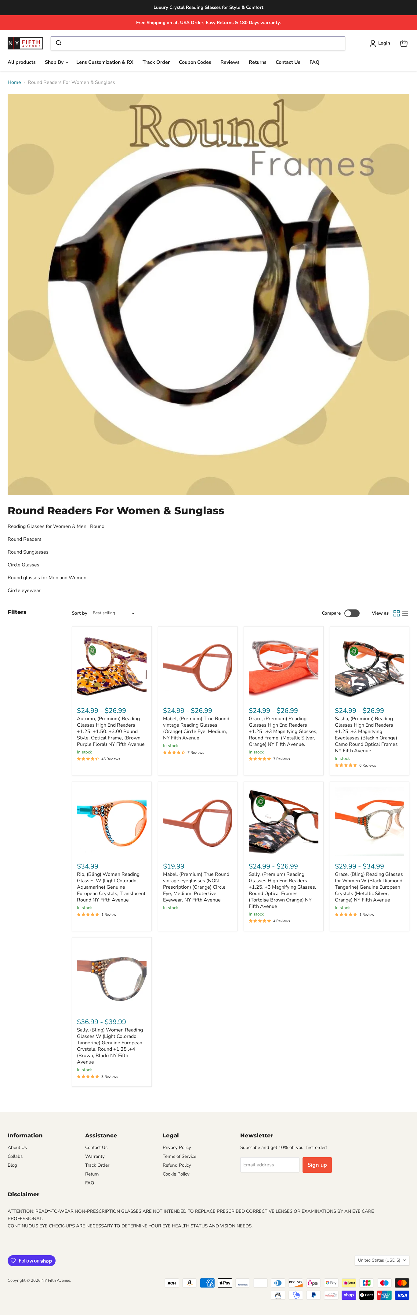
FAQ (315, 62)
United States (379, 1260)
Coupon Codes (195, 62)
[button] (381, 43)
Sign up (317, 1165)
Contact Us (288, 62)
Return (92, 1174)
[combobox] (198, 43)
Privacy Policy (177, 1147)
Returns (258, 62)
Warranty (95, 1156)
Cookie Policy (176, 1174)
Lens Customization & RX (104, 62)
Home (14, 82)
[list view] (405, 613)
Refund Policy (177, 1165)
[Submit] (58, 43)
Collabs (15, 1156)
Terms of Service (179, 1156)
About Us (17, 1147)
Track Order (156, 62)
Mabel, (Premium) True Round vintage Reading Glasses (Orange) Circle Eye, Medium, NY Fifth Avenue (196, 728)
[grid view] (396, 613)
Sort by (79, 613)
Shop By (55, 62)
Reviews (230, 62)
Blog (12, 1165)
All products (22, 62)
